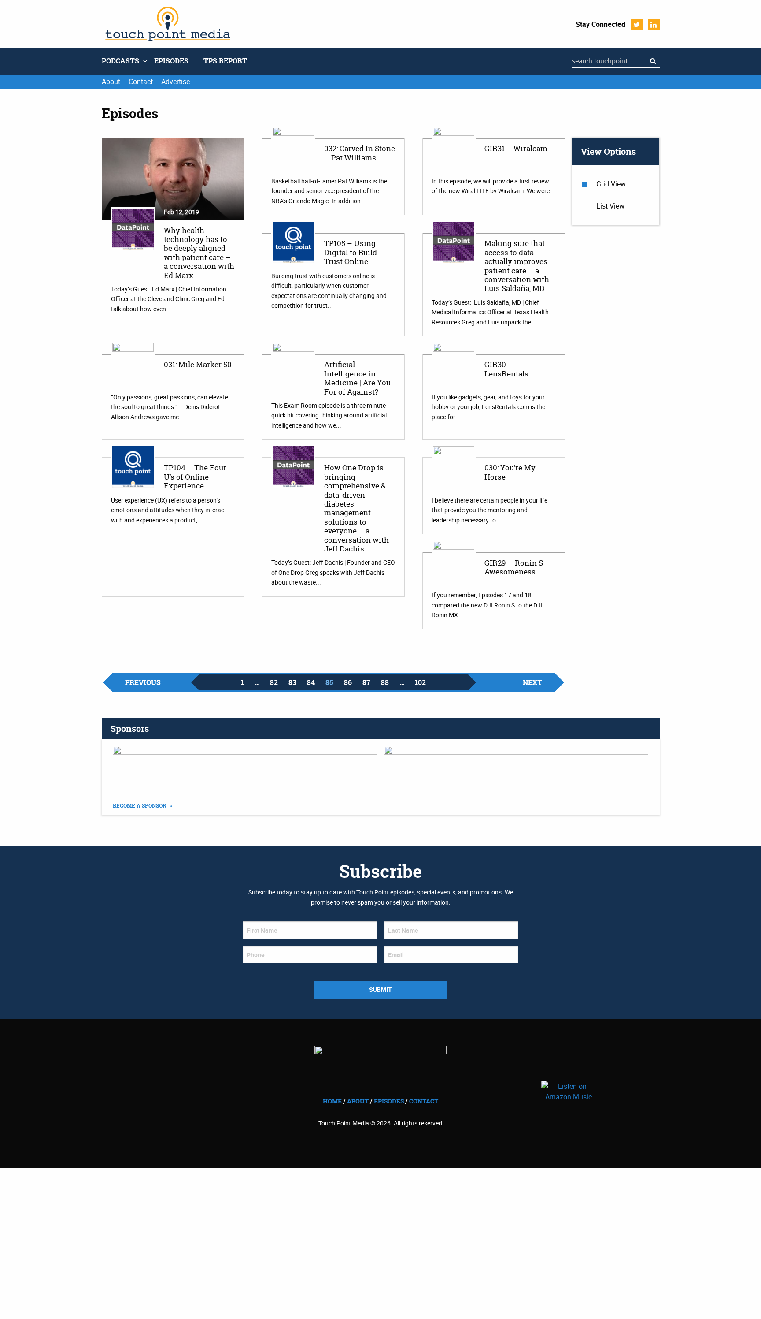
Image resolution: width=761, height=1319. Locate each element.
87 (366, 682)
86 (348, 682)
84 (311, 682)
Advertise (175, 81)
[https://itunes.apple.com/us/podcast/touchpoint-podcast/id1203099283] (516, 768)
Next (532, 682)
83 (292, 682)
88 (385, 682)
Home (332, 1101)
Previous (143, 682)
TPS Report (225, 61)
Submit (380, 989)
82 (274, 682)
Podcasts (120, 61)
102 (420, 682)
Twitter (637, 24)
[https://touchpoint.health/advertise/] (245, 768)
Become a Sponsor (140, 806)
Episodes (171, 61)
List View (610, 206)
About (111, 81)
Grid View (611, 184)
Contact (141, 81)
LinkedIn (654, 24)
